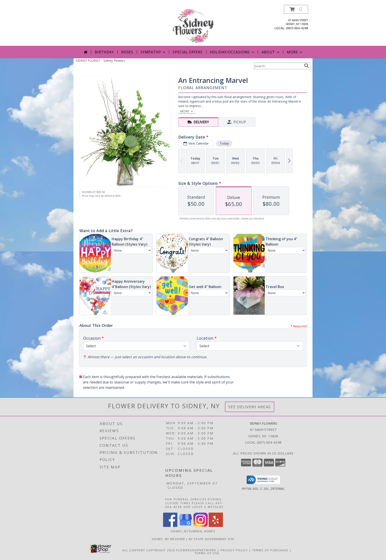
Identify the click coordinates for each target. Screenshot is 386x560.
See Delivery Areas (249, 406)
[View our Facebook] (170, 526)
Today (224, 143)
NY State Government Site (211, 539)
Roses (127, 52)
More (292, 52)
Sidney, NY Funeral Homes (193, 531)
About (268, 52)
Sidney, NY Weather (168, 539)
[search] (306, 65)
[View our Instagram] (200, 526)
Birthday (104, 52)
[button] (296, 9)
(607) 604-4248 (297, 28)
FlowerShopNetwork (196, 550)
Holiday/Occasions (230, 52)
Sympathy (151, 52)
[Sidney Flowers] (193, 25)
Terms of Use (207, 553)
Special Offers (187, 52)
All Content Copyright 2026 (148, 550)
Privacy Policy (234, 550)
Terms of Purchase (270, 550)
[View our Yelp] (216, 526)
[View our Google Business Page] (185, 526)
